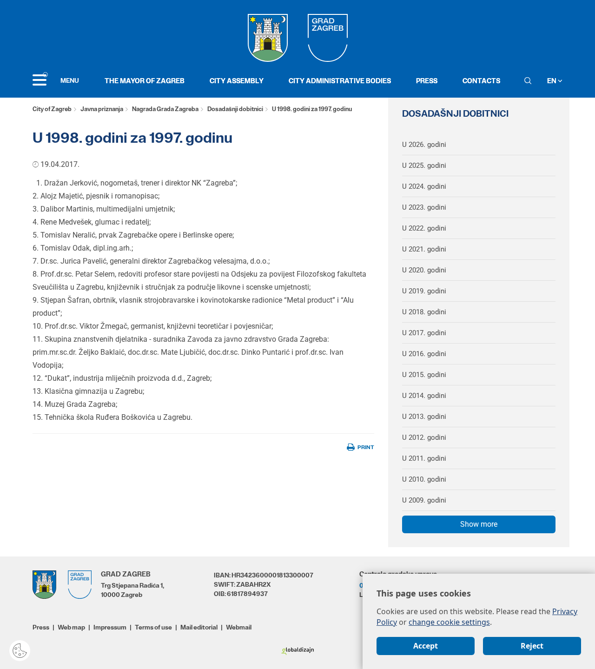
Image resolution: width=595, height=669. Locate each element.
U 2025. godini (424, 165)
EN (552, 81)
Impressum (109, 627)
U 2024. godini (424, 186)
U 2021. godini (424, 249)
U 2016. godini (424, 354)
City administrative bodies (340, 81)
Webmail (238, 627)
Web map (71, 627)
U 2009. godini (424, 500)
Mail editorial (199, 627)
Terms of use (153, 627)
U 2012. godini (424, 437)
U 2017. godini (424, 333)
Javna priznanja (101, 109)
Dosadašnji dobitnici (235, 109)
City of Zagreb (52, 109)
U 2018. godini (424, 312)
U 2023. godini (424, 207)
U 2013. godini (424, 416)
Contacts (481, 81)
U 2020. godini (424, 270)
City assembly (237, 81)
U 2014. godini (424, 395)
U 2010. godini (424, 479)
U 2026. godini (424, 144)
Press (426, 81)
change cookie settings (449, 622)
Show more (478, 524)
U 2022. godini (424, 228)
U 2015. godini (424, 375)
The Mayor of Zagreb (145, 81)
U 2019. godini (424, 291)
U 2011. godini (424, 458)
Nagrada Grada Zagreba (165, 109)
